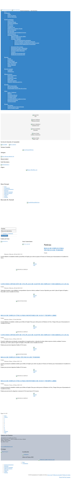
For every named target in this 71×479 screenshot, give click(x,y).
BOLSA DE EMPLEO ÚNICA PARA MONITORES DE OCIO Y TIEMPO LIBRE (28, 315)
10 (4, 430)
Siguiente (6, 431)
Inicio (5, 415)
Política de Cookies (66, 475)
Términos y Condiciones (8, 233)
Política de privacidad (57, 475)
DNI (35, 116)
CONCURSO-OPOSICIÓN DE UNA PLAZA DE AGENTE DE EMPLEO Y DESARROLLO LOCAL (35, 284)
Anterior (6, 417)
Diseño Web (61, 477)
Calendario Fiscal (35, 125)
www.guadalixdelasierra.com (7, 446)
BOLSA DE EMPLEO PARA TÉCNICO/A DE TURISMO (54, 249)
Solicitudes (35, 130)
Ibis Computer (67, 477)
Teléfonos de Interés (35, 121)
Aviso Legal (49, 475)
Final (5, 432)
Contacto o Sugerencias (35, 134)
